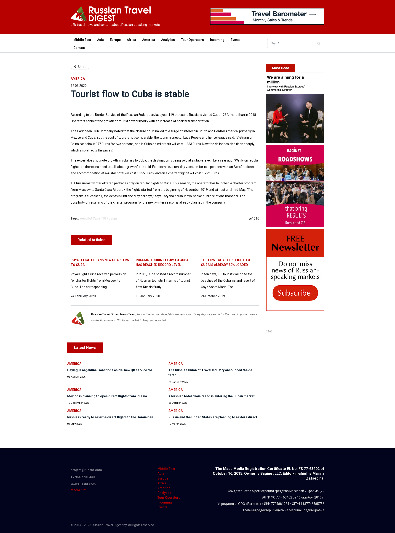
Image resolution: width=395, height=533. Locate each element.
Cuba (96, 218)
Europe (115, 40)
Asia (100, 40)
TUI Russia (109, 218)
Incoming (217, 40)
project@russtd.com (86, 470)
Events (235, 40)
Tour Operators (192, 40)
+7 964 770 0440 (83, 477)
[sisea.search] (318, 43)
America (148, 40)
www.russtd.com (83, 484)
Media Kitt (78, 490)
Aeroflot (86, 218)
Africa (131, 40)
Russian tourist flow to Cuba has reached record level (162, 262)
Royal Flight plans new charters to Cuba (100, 262)
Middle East (82, 40)
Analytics (168, 40)
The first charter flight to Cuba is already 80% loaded (225, 262)
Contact (79, 48)
